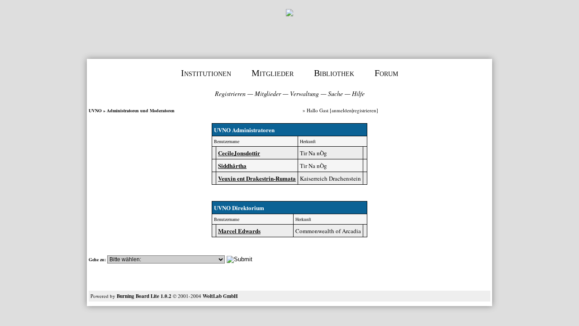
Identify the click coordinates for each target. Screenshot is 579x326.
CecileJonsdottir (239, 153)
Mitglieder (273, 73)
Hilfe (358, 93)
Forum (386, 73)
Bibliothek (334, 73)
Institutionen (206, 73)
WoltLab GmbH (220, 296)
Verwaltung (304, 93)
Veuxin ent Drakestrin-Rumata (257, 178)
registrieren (364, 110)
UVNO (95, 110)
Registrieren (230, 93)
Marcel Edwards (239, 230)
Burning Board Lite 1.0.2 (144, 296)
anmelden (342, 110)
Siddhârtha (232, 165)
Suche (335, 93)
